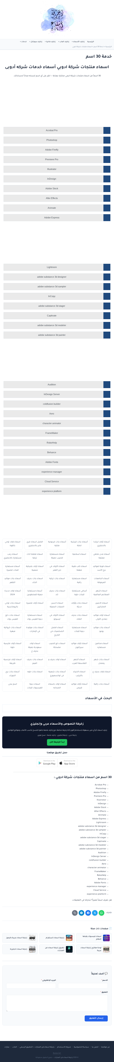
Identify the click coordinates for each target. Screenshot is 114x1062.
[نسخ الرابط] (75, 913)
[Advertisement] (59, 106)
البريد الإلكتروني (48, 980)
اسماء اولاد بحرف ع (101, 672)
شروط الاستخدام (64, 1047)
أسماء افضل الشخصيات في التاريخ (57, 631)
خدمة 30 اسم (99, 47)
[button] (67, 763)
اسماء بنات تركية (57, 579)
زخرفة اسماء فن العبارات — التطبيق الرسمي (37, 1047)
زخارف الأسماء (79, 42)
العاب (14, 1047)
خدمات (24, 42)
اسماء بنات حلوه (34, 672)
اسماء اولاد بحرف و (57, 660)
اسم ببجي (12, 684)
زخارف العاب (64, 42)
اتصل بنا (95, 1047)
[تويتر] (95, 913)
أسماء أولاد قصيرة (34, 603)
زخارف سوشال (36, 42)
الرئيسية (90, 42)
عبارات (6, 1047)
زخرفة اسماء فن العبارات (63, 1058)
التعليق (104, 992)
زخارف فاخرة (50, 42)
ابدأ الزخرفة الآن (57, 742)
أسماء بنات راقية (101, 684)
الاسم (104, 980)
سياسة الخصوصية (81, 1047)
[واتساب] (101, 913)
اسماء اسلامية (79, 554)
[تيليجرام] (81, 913)
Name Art (57, 1053)
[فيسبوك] (88, 913)
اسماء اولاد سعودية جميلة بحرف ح (34, 647)
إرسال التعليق (96, 1018)
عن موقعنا (105, 1047)
